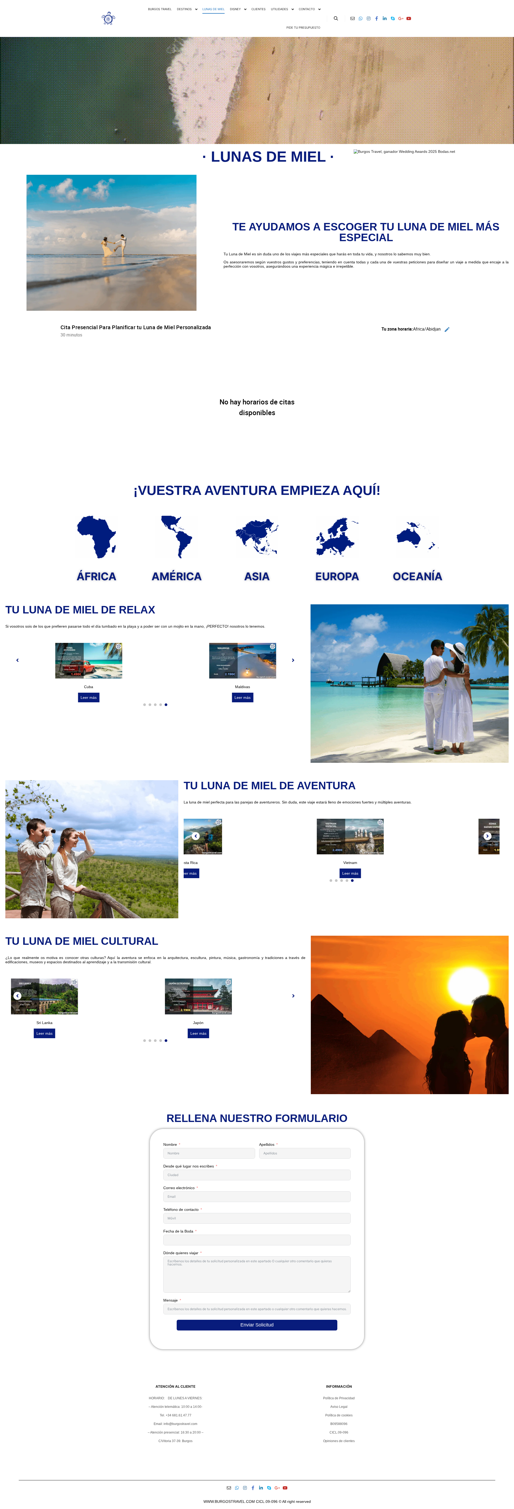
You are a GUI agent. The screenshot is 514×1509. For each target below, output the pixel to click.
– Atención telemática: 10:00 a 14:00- (175, 1407)
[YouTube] (408, 18)
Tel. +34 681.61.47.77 (175, 1415)
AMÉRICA (177, 576)
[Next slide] (293, 660)
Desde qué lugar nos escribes (188, 1166)
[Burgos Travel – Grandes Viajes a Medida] (108, 18)
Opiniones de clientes (339, 1441)
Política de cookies (339, 1415)
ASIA (257, 576)
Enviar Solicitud (257, 1325)
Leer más (86, 697)
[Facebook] (376, 18)
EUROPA (337, 576)
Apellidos (266, 1144)
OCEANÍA (418, 576)
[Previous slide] (17, 660)
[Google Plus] (400, 18)
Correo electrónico (179, 1188)
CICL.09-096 (339, 1432)
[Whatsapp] (360, 18)
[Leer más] (86, 677)
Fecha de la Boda (178, 1231)
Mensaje (170, 1300)
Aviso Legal (338, 1407)
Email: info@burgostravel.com (175, 1424)
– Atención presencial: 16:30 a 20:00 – (175, 1432)
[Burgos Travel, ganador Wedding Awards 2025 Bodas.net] (404, 151)
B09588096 (338, 1424)
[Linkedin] (384, 18)
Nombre (170, 1144)
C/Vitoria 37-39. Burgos (175, 1441)
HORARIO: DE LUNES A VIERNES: (175, 1398)
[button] (144, 704)
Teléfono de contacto (181, 1209)
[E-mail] (352, 18)
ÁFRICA (96, 576)
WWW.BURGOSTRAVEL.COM (229, 1501)
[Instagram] (368, 18)
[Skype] (392, 18)
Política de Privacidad (339, 1398)
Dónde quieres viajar (180, 1253)
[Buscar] (336, 18)
